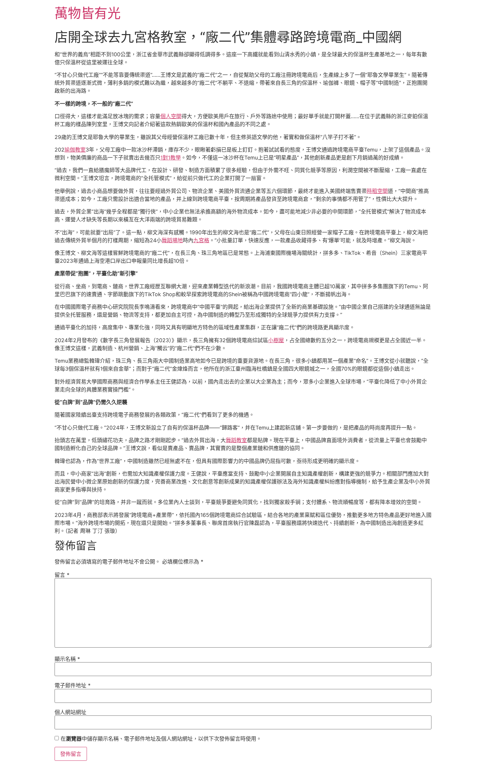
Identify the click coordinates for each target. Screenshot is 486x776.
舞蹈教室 (236, 440)
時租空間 (377, 191)
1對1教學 (170, 157)
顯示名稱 (67, 659)
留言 (62, 574)
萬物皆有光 (88, 13)
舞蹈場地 (172, 240)
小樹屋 (276, 340)
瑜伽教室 (75, 149)
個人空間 (171, 116)
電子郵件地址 (73, 685)
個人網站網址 (70, 712)
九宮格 (201, 240)
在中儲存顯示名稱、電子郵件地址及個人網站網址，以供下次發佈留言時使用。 (161, 738)
